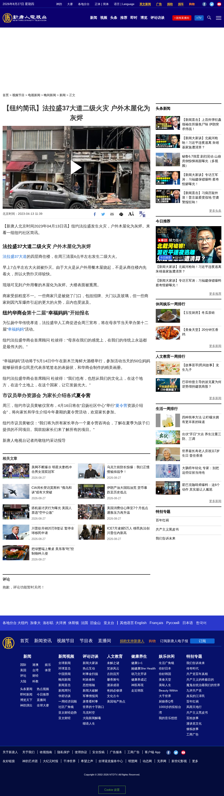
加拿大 (35, 623)
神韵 (59, 4)
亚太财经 (64, 718)
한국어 (201, 623)
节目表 (86, 640)
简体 (106, 4)
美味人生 (165, 685)
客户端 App (152, 752)
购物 (192, 4)
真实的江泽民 (195, 696)
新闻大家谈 (90, 663)
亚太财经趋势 (67, 712)
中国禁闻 (64, 674)
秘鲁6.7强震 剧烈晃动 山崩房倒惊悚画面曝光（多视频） (201, 160)
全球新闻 (64, 663)
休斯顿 (73, 623)
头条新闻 (163, 108)
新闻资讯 (43, 640)
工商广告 (192, 734)
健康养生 (139, 656)
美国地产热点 (116, 701)
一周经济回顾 (67, 701)
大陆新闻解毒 (92, 718)
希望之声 (87, 761)
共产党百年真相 (197, 674)
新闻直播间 (182, 17)
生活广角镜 (166, 663)
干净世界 (69, 761)
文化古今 (113, 696)
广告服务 (116, 752)
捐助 (170, 4)
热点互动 (89, 668)
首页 (6, 95)
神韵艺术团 (30, 761)
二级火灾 (41, 246)
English (141, 623)
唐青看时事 (90, 701)
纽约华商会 (15, 313)
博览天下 (26, 700)
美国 (23, 670)
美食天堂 (165, 679)
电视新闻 (34, 95)
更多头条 (215, 210)
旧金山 (95, 623)
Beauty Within (168, 690)
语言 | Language (124, 4)
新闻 (93, 17)
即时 (133, 17)
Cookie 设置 (112, 789)
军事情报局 (90, 696)
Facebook (204, 4)
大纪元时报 (50, 761)
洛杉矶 (48, 623)
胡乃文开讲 (139, 674)
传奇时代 (192, 668)
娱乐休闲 (167, 656)
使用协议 (81, 752)
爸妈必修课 (114, 690)
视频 (103, 17)
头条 (113, 17)
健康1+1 (137, 663)
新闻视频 (66, 656)
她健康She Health (143, 668)
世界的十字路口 (93, 707)
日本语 (187, 623)
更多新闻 (215, 346)
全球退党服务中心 (110, 761)
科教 (35, 681)
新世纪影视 (179, 761)
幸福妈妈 (58, 313)
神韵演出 (26, 705)
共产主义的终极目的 (200, 679)
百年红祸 (162, 520)
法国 (84, 623)
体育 (48, 670)
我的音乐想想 (168, 718)
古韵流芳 (113, 674)
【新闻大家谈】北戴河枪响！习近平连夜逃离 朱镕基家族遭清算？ (200, 142)
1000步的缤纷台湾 (170, 709)
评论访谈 (157, 17)
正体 (97, 4)
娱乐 (48, 664)
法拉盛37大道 (17, 246)
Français (156, 623)
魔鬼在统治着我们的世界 (203, 685)
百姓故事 (192, 718)
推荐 (123, 17)
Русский (172, 623)
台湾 (35, 670)
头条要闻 (26, 689)
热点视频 (43, 689)
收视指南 (46, 752)
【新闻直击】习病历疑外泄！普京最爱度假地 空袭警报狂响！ (200, 197)
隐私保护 (63, 752)
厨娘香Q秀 (166, 701)
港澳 (35, 664)
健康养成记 (139, 679)
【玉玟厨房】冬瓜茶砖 (198, 312)
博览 (143, 17)
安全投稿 (98, 752)
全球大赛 (43, 705)
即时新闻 (26, 694)
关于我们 (28, 752)
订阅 (202, 641)
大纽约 (23, 623)
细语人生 (89, 723)
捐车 (181, 4)
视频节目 (18, 95)
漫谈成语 (113, 685)
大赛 (70, 4)
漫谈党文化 (194, 723)
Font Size (131, 214)
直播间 (104, 640)
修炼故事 (192, 729)
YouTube (219, 4)
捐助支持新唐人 (132, 641)
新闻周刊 (64, 690)
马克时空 (89, 712)
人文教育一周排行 (170, 356)
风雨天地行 (194, 707)
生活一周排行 (167, 409)
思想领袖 (89, 685)
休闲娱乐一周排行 (170, 304)
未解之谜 (113, 663)
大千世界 (165, 696)
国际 (23, 664)
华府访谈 (64, 696)
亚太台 (109, 623)
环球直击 (64, 668)
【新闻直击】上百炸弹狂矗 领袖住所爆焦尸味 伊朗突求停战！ (201, 124)
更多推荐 (215, 293)
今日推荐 (163, 221)
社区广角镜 (66, 707)
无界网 (161, 761)
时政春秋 (89, 679)
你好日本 (165, 668)
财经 (35, 675)
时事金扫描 (90, 674)
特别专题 (163, 512)
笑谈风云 (113, 668)
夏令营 (83, 395)
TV (199, 17)
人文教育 (115, 656)
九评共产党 (194, 690)
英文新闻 (145, 4)
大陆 (23, 681)
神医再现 (137, 685)
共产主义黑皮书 (167, 529)
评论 (23, 675)
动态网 (147, 761)
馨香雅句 (113, 679)
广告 (159, 4)
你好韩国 (165, 674)
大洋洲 (61, 623)
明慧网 (132, 761)
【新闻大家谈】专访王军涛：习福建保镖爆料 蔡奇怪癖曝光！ (200, 179)
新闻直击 (64, 685)
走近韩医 (137, 690)
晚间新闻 (50, 95)
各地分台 (83, 4)
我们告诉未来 (165, 538)
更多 (195, 761)
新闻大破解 (90, 690)
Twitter (212, 4)
